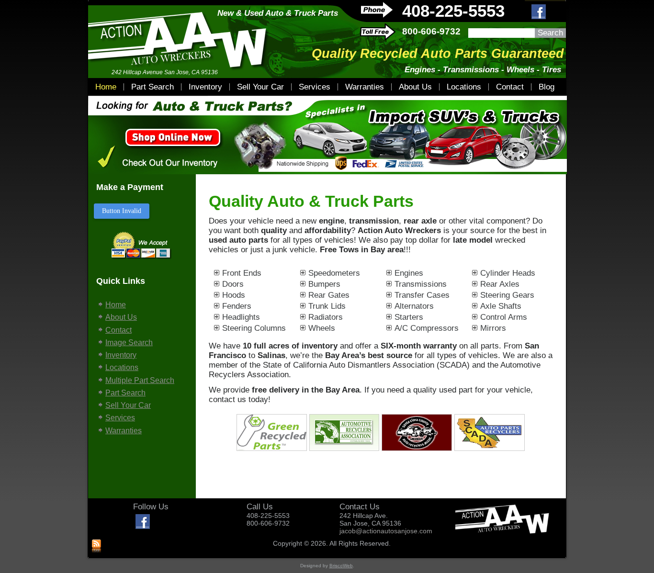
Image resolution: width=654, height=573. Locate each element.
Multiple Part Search (139, 380)
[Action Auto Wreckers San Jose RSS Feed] (96, 546)
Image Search (129, 342)
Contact (510, 86)
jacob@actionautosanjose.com (385, 531)
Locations (464, 86)
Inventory (205, 86)
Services (314, 86)
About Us (415, 86)
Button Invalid (121, 210)
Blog (546, 86)
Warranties (364, 86)
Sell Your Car (260, 86)
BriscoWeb (341, 565)
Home (105, 86)
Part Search (152, 86)
